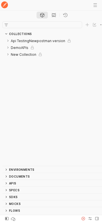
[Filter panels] (6, 25)
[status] (13, 218)
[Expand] (8, 40)
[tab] (42, 15)
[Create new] (87, 24)
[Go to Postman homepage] (4, 5)
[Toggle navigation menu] (95, 5)
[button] (83, 218)
